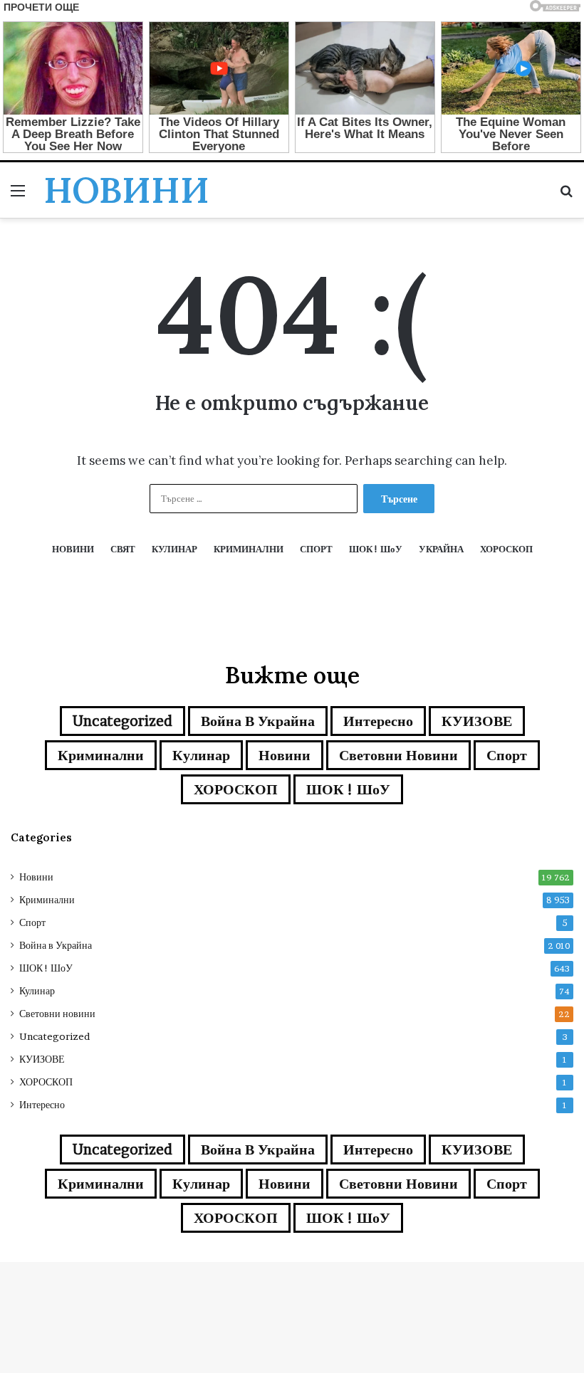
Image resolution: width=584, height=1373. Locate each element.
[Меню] (18, 195)
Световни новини (398, 755)
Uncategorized (122, 721)
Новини (285, 755)
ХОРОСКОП (236, 789)
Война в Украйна (258, 721)
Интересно (378, 721)
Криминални (101, 755)
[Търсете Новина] (566, 195)
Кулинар (201, 755)
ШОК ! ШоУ (348, 789)
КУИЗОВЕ (477, 721)
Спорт (506, 755)
